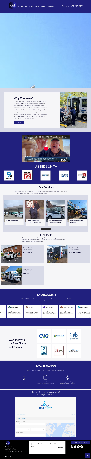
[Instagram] (72, 446)
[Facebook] (75, 446)
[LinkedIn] (78, 446)
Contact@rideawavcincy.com (15, 451)
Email (32, 446)
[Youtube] (81, 446)
